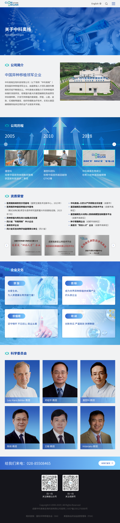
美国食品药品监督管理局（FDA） (79, 516)
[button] (6, 144)
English (95, 3)
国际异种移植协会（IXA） (48, 516)
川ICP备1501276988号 (77, 508)
